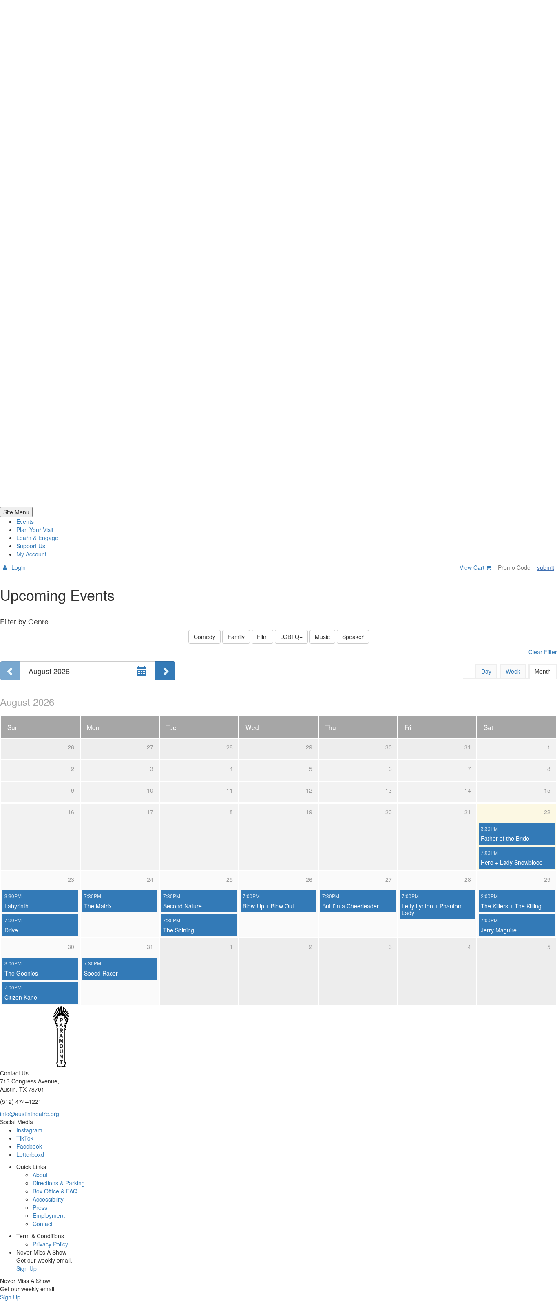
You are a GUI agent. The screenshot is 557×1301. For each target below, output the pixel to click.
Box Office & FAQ (55, 1191)
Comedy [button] (204, 637)
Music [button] (322, 637)
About (40, 1175)
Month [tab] (543, 671)
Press (40, 1207)
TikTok (24, 1138)
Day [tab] (486, 671)
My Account (31, 554)
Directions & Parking (59, 1183)
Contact (43, 1224)
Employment (49, 1215)
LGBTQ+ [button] (291, 637)
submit (545, 567)
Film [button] (262, 637)
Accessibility (48, 1199)
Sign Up (26, 1268)
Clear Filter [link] (542, 652)
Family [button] (236, 637)
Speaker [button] (353, 637)
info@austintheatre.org (29, 1114)
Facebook (29, 1146)
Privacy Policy (50, 1244)
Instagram (29, 1130)
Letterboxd (30, 1154)
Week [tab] (513, 671)
